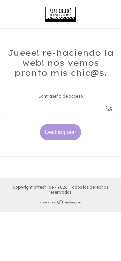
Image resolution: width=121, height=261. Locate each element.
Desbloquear (60, 132)
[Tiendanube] (61, 203)
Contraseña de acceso (60, 96)
